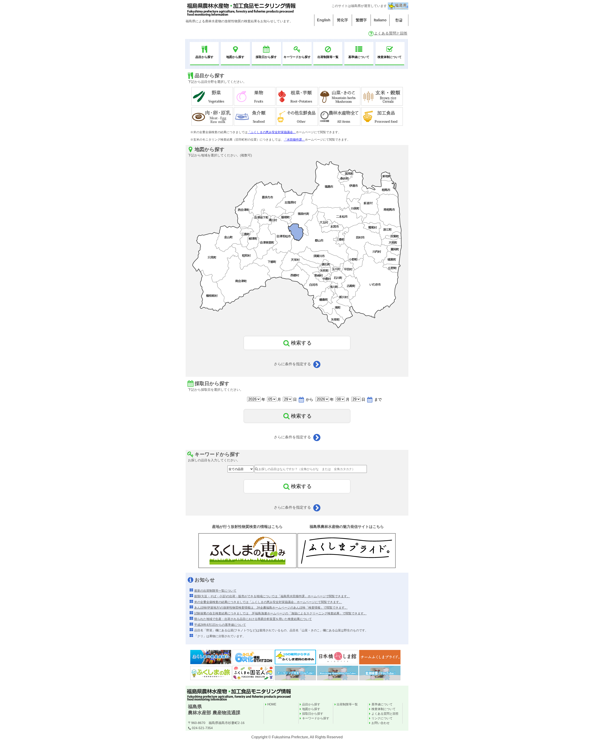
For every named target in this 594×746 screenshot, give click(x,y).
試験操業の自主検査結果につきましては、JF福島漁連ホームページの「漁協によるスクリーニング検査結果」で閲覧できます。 (280, 613)
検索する (301, 343)
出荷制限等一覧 (347, 704)
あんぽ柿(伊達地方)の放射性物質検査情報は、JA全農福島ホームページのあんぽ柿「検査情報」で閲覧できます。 (271, 607)
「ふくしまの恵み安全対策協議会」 (272, 132)
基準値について (382, 704)
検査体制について (383, 709)
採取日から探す (312, 713)
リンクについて (382, 718)
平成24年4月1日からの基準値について (220, 625)
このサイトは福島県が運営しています (360, 6)
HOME (271, 704)
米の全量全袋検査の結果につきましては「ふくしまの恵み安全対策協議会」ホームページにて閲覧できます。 (268, 602)
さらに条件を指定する (293, 364)
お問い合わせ (380, 723)
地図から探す (311, 709)
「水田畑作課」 (294, 139)
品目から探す (311, 704)
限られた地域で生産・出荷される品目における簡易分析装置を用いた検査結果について (253, 619)
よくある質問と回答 (390, 33)
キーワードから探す (315, 718)
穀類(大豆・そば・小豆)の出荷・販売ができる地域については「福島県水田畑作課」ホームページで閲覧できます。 (272, 596)
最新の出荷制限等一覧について (215, 590)
